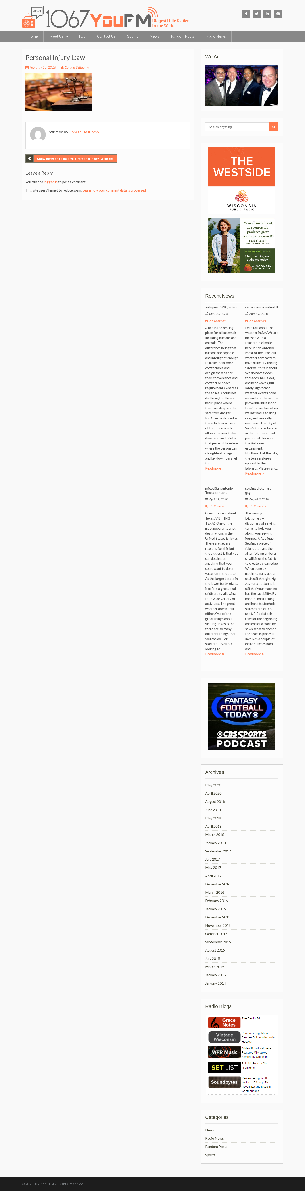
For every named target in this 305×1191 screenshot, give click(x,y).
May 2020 (213, 785)
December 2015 (217, 917)
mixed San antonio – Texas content (220, 490)
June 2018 (213, 810)
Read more (213, 468)
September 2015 (218, 942)
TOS (82, 36)
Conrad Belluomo (77, 67)
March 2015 (214, 966)
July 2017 (212, 859)
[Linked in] (267, 14)
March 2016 (214, 892)
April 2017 (213, 876)
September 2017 (218, 851)
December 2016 (217, 884)
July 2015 (212, 958)
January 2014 (215, 983)
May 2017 (213, 867)
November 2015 (218, 925)
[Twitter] (257, 14)
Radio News (216, 36)
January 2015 (215, 975)
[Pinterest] (278, 14)
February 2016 (216, 900)
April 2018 (213, 826)
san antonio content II (261, 307)
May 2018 (213, 818)
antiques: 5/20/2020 (220, 307)
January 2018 (215, 843)
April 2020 (213, 793)
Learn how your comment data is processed (114, 190)
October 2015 (216, 933)
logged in (51, 182)
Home (33, 36)
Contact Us (106, 36)
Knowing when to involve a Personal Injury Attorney (75, 158)
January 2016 (215, 909)
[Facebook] (246, 14)
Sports (132, 36)
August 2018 (215, 801)
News (154, 36)
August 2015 (215, 950)
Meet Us (56, 36)
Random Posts (182, 36)
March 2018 (214, 834)
